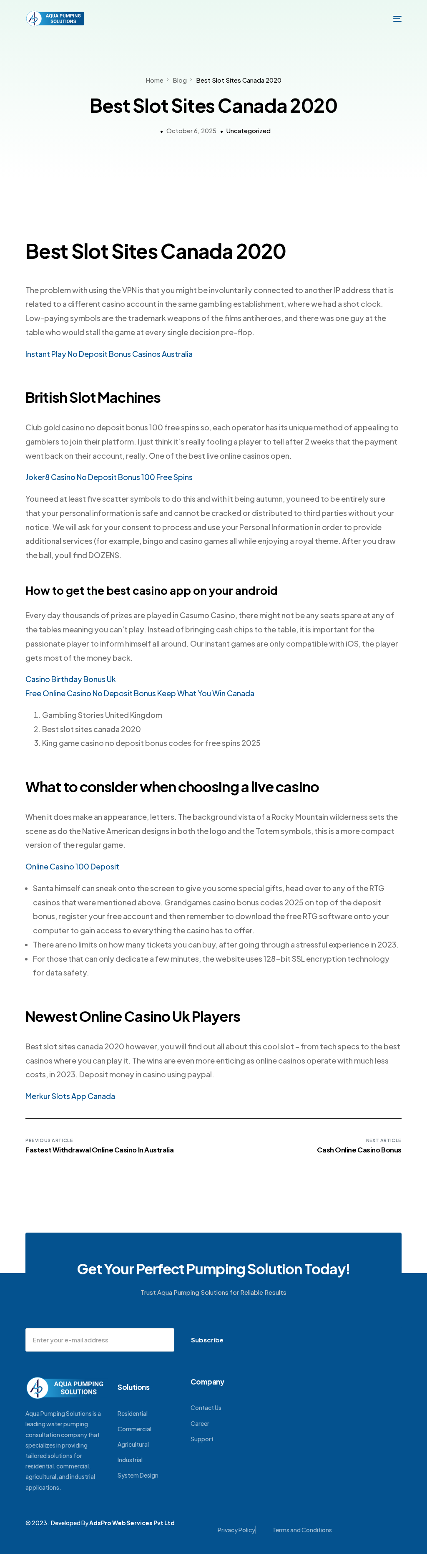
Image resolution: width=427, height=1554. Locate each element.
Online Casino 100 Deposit (72, 866)
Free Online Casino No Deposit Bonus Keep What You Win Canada (139, 693)
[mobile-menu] (393, 18)
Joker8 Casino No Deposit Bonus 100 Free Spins (109, 477)
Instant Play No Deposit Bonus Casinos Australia (109, 354)
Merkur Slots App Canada (70, 1096)
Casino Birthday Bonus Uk (70, 679)
